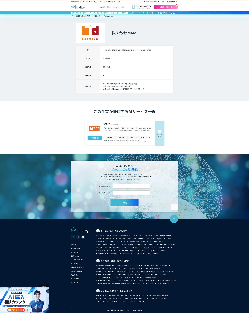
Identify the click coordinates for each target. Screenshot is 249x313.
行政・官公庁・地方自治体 (160, 296)
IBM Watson (135, 248)
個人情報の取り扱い (77, 248)
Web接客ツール (117, 248)
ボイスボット (167, 239)
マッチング (108, 248)
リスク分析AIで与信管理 (103, 284)
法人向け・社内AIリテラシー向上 (126, 281)
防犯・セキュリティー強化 (158, 275)
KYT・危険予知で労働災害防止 (146, 272)
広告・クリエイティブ (113, 251)
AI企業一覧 (74, 275)
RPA (125, 248)
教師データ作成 (158, 242)
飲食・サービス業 (101, 296)
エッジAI (149, 242)
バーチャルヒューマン (112, 242)
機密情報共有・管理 (102, 254)
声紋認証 (163, 251)
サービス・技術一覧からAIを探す (114, 231)
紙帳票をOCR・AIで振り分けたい (121, 284)
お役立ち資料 (162, 13)
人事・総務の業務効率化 (153, 269)
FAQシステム (140, 254)
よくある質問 (75, 252)
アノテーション (132, 239)
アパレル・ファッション (128, 302)
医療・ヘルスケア (144, 299)
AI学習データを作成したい (122, 278)
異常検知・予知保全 (140, 245)
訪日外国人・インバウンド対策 (105, 272)
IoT (129, 248)
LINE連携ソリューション (142, 275)
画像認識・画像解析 (165, 236)
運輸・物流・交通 (126, 296)
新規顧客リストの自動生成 (103, 275)
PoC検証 (130, 245)
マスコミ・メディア (102, 302)
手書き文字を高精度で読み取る (147, 281)
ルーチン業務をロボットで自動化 (123, 275)
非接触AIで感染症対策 (150, 278)
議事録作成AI (100, 242)
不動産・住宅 (162, 299)
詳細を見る (96, 138)
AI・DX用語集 (75, 279)
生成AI (109, 236)
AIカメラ (148, 254)
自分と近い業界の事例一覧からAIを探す (116, 291)
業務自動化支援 (100, 251)
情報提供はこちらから (157, 2)
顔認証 (143, 242)
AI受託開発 (122, 239)
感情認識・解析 (134, 242)
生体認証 (155, 254)
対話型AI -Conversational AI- (146, 239)
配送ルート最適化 (137, 278)
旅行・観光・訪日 (101, 299)
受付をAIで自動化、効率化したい (105, 281)
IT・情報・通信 (141, 302)
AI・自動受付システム (152, 251)
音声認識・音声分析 (102, 245)
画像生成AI (125, 251)
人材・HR (154, 299)
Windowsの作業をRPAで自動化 (167, 281)
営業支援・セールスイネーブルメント (116, 269)
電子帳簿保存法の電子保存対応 (105, 266)
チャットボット (147, 236)
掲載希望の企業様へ (172, 2)
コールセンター (114, 302)
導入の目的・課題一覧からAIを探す (115, 261)
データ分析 (172, 245)
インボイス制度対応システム (124, 266)
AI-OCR (115, 239)
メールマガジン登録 (77, 260)
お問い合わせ (75, 256)
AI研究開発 (99, 248)
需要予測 (108, 239)
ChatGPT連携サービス (125, 236)
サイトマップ (75, 282)
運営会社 (73, 245)
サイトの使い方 (144, 2)
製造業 (149, 296)
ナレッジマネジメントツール (164, 266)
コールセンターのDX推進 (137, 269)
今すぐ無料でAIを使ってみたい (165, 272)
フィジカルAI (100, 239)
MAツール (133, 251)
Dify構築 (159, 239)
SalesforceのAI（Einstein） (149, 248)
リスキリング (137, 236)
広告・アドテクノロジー (115, 299)
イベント (152, 13)
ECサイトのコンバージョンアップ (125, 272)
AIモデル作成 (124, 242)
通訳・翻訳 (141, 251)
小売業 (126, 299)
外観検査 (151, 245)
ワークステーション (129, 254)
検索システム (113, 245)
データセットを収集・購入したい (144, 266)
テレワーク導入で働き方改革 (104, 278)
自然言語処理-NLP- (161, 245)
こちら (128, 179)
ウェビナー (173, 13)
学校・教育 (133, 299)
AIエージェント (100, 236)
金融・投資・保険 (114, 296)
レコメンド (123, 245)
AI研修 (156, 236)
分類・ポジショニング (165, 248)
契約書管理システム (115, 254)
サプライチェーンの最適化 (140, 284)
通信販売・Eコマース (139, 296)
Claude (115, 236)
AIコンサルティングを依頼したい (159, 284)
